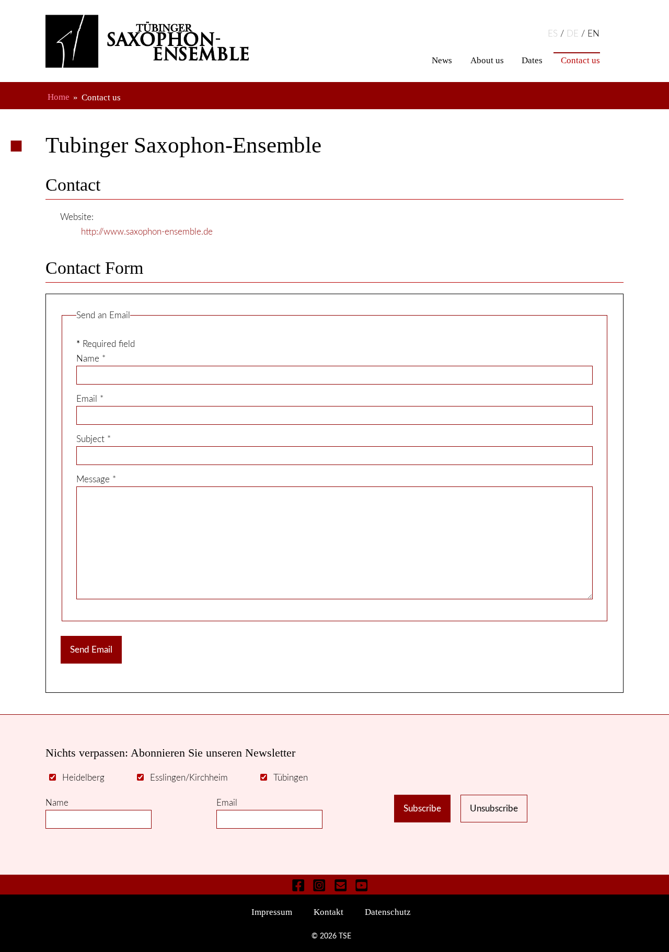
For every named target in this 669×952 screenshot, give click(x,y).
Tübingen (290, 777)
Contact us (580, 60)
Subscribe (422, 808)
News (442, 60)
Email (89, 398)
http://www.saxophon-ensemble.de (147, 231)
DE (574, 33)
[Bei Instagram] (319, 884)
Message (96, 479)
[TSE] (160, 41)
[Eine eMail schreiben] (340, 884)
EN (593, 33)
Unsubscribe (494, 808)
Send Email (91, 649)
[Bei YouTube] (361, 884)
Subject (93, 439)
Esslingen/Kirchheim (189, 777)
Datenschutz (388, 913)
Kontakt (328, 913)
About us (487, 60)
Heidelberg (83, 777)
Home (59, 97)
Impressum (271, 913)
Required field (105, 344)
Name (91, 358)
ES (554, 33)
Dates (532, 60)
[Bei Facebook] (298, 884)
